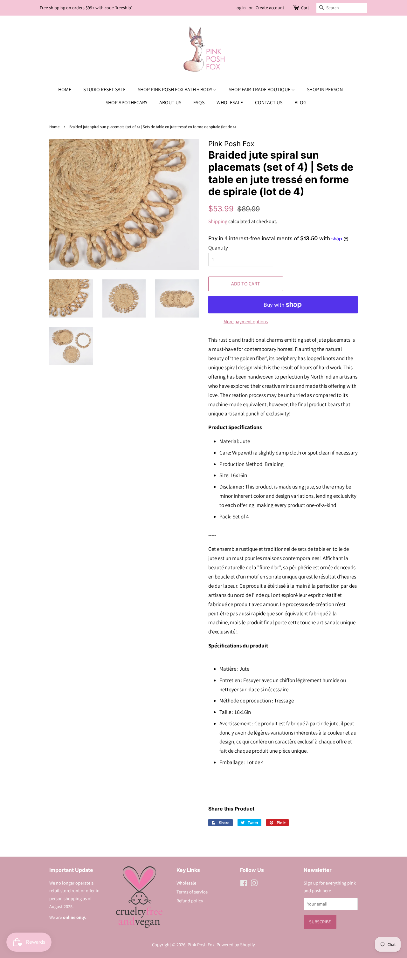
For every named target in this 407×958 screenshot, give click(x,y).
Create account (270, 7)
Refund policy (189, 901)
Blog (300, 102)
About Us (170, 102)
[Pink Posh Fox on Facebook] (243, 884)
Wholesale (230, 102)
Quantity (218, 247)
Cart (305, 7)
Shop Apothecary (126, 102)
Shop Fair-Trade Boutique (260, 89)
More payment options (246, 321)
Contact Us (268, 102)
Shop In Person (325, 89)
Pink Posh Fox (201, 944)
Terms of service (192, 892)
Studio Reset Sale (104, 89)
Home (64, 89)
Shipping (217, 221)
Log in (240, 7)
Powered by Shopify (236, 944)
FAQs (198, 102)
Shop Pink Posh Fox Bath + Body (175, 89)
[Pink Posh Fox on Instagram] (254, 884)
